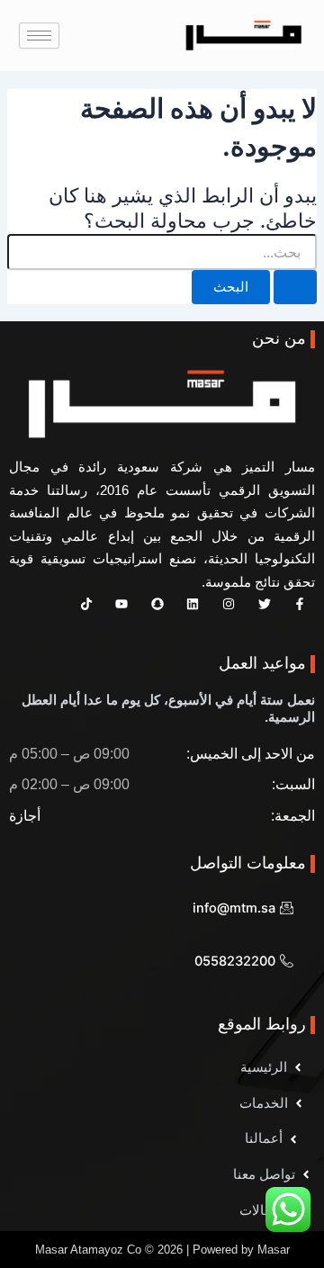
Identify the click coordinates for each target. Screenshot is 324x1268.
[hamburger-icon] (39, 35)
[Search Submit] (295, 287)
